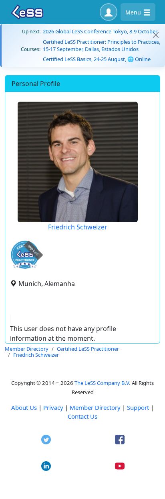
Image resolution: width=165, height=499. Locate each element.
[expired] (25, 267)
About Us (24, 407)
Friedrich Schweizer (77, 227)
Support (138, 407)
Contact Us (82, 416)
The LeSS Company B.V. (102, 383)
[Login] (108, 12)
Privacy (53, 407)
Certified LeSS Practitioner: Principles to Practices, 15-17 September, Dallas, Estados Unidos (101, 45)
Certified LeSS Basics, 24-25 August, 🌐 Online (97, 59)
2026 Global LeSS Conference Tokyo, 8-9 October (100, 31)
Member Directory (95, 407)
